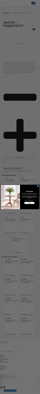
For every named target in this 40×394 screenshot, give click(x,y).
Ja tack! (29, 202)
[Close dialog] (38, 186)
